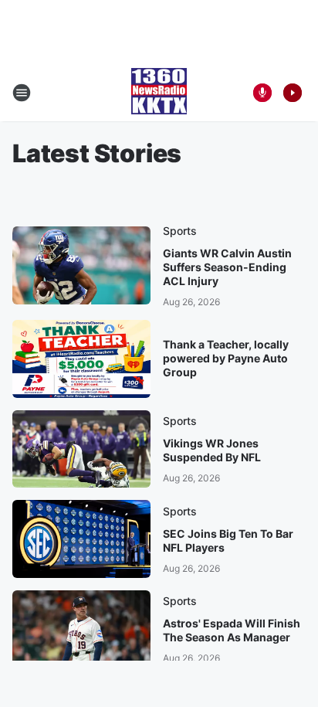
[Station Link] (159, 92)
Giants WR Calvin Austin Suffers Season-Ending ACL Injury (227, 266)
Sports (180, 230)
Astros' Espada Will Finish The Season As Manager (231, 630)
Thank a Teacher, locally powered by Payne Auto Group (226, 358)
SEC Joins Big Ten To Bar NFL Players (228, 540)
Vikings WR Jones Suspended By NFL (212, 450)
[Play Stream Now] (292, 92)
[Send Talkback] (262, 92)
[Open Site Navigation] (21, 92)
